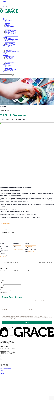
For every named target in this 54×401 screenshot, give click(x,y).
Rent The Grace (8, 65)
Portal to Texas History (10, 44)
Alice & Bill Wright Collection (11, 34)
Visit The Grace (8, 20)
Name (1, 282)
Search (4, 6)
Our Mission (7, 21)
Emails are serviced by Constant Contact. (10, 318)
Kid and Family (3, 256)
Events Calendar (8, 53)
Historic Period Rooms (10, 42)
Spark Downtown (9, 46)
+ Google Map (31, 251)
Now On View (8, 29)
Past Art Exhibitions (9, 31)
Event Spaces (8, 66)
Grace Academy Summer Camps (12, 51)
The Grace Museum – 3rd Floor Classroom (30, 245)
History (4, 37)
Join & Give (5, 55)
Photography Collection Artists (11, 36)
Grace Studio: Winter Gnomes (46, 262)
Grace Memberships (9, 56)
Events (4, 52)
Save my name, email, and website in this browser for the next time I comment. (18, 290)
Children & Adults (7, 45)
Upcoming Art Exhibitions (10, 30)
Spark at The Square (9, 47)
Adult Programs (8, 50)
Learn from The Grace (10, 61)
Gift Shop (7, 24)
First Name (4, 309)
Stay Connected (8, 25)
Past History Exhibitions (10, 40)
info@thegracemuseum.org (5, 368)
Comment (2, 280)
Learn (4, 59)
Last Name (30, 309)
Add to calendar (6, 223)
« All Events (3, 106)
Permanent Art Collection (10, 32)
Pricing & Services (9, 70)
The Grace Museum (17, 245)
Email (1, 285)
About (4, 19)
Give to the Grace (9, 57)
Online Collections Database (11, 33)
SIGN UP (27, 322)
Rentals (4, 64)
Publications (7, 63)
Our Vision (7, 23)
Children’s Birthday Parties (10, 69)
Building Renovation (9, 26)
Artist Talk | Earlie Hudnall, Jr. (11, 262)
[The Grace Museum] (27, 11)
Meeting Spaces (8, 68)
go (13, 75)
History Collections (9, 43)
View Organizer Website (18, 249)
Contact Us (5, 1)
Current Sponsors (9, 58)
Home (4, 18)
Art (3, 27)
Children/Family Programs (10, 49)
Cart (3, 71)
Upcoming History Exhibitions (11, 39)
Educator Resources (9, 62)
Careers (2, 373)
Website (1, 287)
